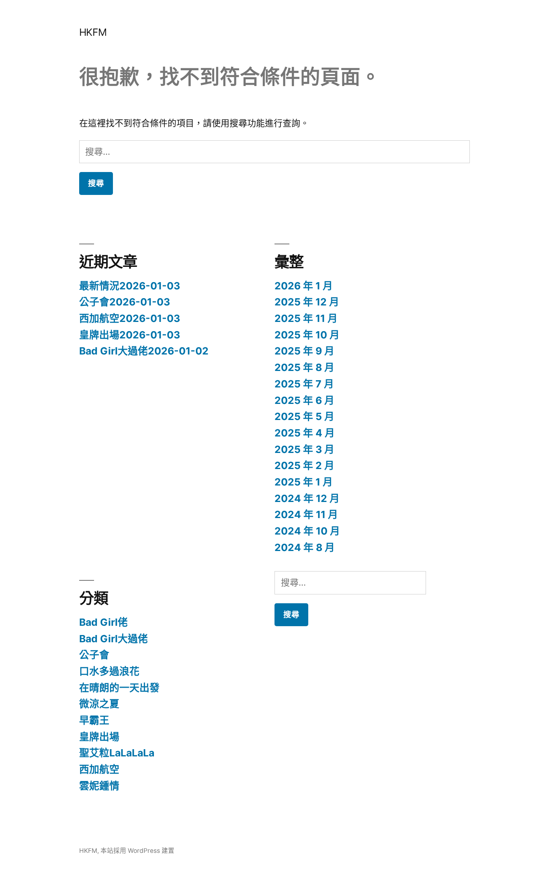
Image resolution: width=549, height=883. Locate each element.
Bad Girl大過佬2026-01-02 (144, 351)
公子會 (94, 655)
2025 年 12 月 (306, 302)
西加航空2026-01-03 (129, 318)
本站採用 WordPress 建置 (137, 850)
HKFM (93, 32)
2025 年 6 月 (304, 400)
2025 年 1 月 (303, 482)
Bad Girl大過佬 (113, 639)
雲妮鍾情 (99, 786)
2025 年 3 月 (304, 449)
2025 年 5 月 (304, 416)
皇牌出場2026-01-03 (129, 335)
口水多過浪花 (109, 671)
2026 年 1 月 (303, 286)
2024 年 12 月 (307, 498)
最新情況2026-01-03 (129, 286)
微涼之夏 (99, 704)
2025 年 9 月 (304, 351)
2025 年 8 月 (304, 367)
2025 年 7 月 (304, 384)
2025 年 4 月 (304, 433)
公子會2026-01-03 (124, 302)
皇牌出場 (99, 737)
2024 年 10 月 (307, 531)
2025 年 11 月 (306, 318)
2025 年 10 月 (307, 335)
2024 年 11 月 (306, 514)
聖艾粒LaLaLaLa (116, 753)
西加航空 (99, 769)
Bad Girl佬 (103, 622)
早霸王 (94, 720)
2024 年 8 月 (304, 547)
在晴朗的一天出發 (119, 688)
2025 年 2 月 (304, 465)
